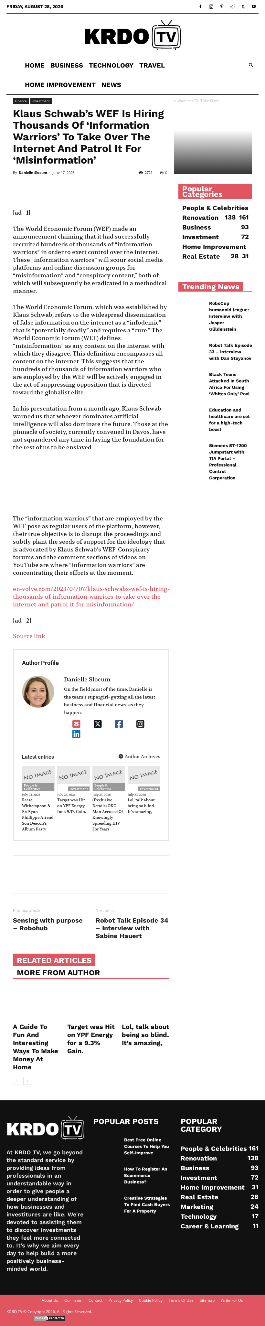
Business (66, 65)
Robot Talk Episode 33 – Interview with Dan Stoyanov (230, 352)
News (111, 85)
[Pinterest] (222, 6)
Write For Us (232, 1300)
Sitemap (207, 1300)
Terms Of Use (181, 1300)
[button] (251, 65)
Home (35, 65)
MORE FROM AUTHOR (58, 972)
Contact (95, 1300)
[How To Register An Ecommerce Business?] (106, 1175)
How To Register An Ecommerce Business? (145, 1175)
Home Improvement (60, 85)
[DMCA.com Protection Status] (49, 1320)
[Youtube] (254, 6)
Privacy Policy (121, 1300)
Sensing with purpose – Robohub (48, 924)
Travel (152, 65)
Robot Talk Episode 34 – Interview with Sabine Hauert (132, 928)
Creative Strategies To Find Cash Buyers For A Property (147, 1204)
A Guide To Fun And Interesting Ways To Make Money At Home (35, 1047)
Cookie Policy (151, 1300)
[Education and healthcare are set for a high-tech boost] (191, 416)
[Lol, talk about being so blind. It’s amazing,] (145, 1004)
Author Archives (142, 756)
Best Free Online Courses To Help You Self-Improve (146, 1146)
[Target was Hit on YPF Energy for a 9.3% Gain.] (91, 1004)
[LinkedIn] (76, 734)
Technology (111, 65)
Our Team (73, 1300)
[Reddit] (232, 6)
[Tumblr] (243, 6)
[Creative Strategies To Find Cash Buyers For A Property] (106, 1204)
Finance (21, 101)
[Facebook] (200, 6)
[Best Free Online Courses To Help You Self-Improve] (106, 1146)
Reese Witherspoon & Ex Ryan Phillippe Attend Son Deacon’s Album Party (37, 814)
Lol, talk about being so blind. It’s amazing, (141, 805)
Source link (29, 636)
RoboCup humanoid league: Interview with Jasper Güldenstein (229, 316)
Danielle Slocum (33, 172)
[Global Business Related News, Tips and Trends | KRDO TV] (132, 35)
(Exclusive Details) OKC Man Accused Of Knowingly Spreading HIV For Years (107, 814)
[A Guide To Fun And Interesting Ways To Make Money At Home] (36, 1004)
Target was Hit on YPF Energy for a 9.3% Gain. (71, 805)
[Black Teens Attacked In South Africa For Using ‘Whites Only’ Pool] (191, 380)
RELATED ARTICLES (54, 960)
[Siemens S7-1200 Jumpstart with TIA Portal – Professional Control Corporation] (191, 451)
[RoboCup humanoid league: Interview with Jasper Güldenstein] (191, 309)
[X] (97, 724)
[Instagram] (211, 6)
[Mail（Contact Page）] (76, 724)
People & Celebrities (32, 787)
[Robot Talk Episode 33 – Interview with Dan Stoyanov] (191, 351)
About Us (50, 1300)
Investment (41, 101)
